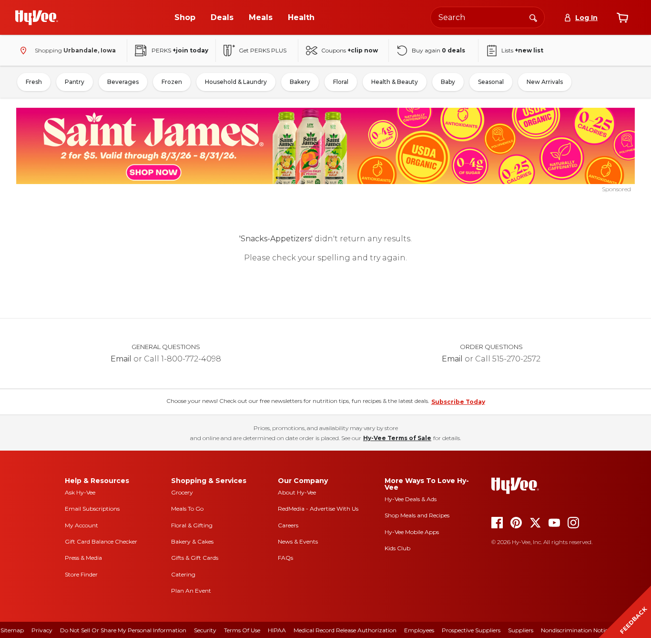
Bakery (300, 81)
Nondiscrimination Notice (575, 630)
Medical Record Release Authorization (345, 630)
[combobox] (487, 17)
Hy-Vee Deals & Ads (411, 499)
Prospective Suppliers (471, 630)
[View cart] (622, 17)
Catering (183, 574)
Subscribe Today (458, 401)
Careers (288, 525)
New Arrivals (545, 81)
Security (205, 630)
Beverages (123, 81)
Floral (340, 81)
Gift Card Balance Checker (101, 541)
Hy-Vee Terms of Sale (397, 438)
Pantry (74, 81)
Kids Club (397, 548)
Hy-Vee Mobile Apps (412, 531)
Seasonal (491, 81)
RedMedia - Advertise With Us (318, 508)
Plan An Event (191, 590)
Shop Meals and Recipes (417, 515)
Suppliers (520, 630)
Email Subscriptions (92, 508)
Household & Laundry (236, 81)
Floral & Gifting (192, 525)
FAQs (285, 557)
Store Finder (81, 574)
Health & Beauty (394, 81)
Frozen (172, 81)
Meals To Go (187, 508)
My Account (81, 525)
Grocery (182, 492)
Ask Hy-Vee (80, 492)
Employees (419, 630)
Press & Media (83, 557)
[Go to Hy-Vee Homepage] (36, 17)
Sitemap (12, 630)
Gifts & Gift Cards (194, 557)
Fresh (34, 81)
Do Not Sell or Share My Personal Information (123, 630)
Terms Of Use (242, 630)
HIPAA (277, 630)
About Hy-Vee (297, 492)
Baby (448, 81)
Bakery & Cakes (192, 541)
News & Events (298, 541)
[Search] (533, 17)
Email (121, 358)
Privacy (41, 630)
